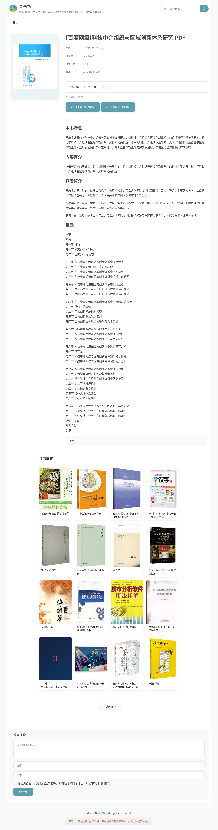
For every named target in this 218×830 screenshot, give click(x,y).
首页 (15, 22)
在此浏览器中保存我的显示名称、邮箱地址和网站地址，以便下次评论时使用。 (65, 783)
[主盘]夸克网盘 (85, 106)
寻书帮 (25, 6)
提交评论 (23, 791)
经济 (72, 440)
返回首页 (111, 707)
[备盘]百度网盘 (120, 106)
